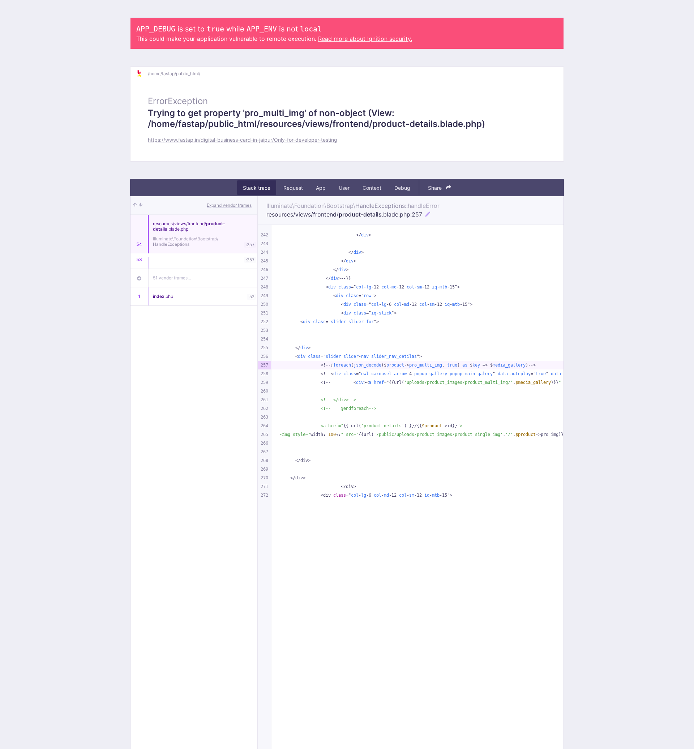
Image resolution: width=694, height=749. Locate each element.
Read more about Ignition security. (365, 38)
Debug (402, 188)
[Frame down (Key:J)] (140, 205)
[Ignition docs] (142, 73)
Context (372, 188)
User (344, 188)
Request (293, 188)
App (321, 188)
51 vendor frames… (172, 278)
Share (435, 188)
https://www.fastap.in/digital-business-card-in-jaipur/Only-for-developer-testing (242, 140)
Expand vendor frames (229, 205)
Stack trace (256, 188)
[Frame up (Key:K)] (135, 205)
